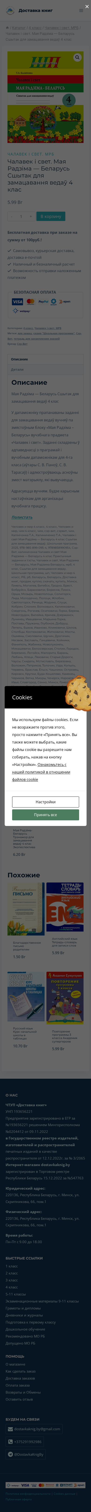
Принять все (45, 814)
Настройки (46, 801)
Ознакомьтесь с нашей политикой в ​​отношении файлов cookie (41, 772)
